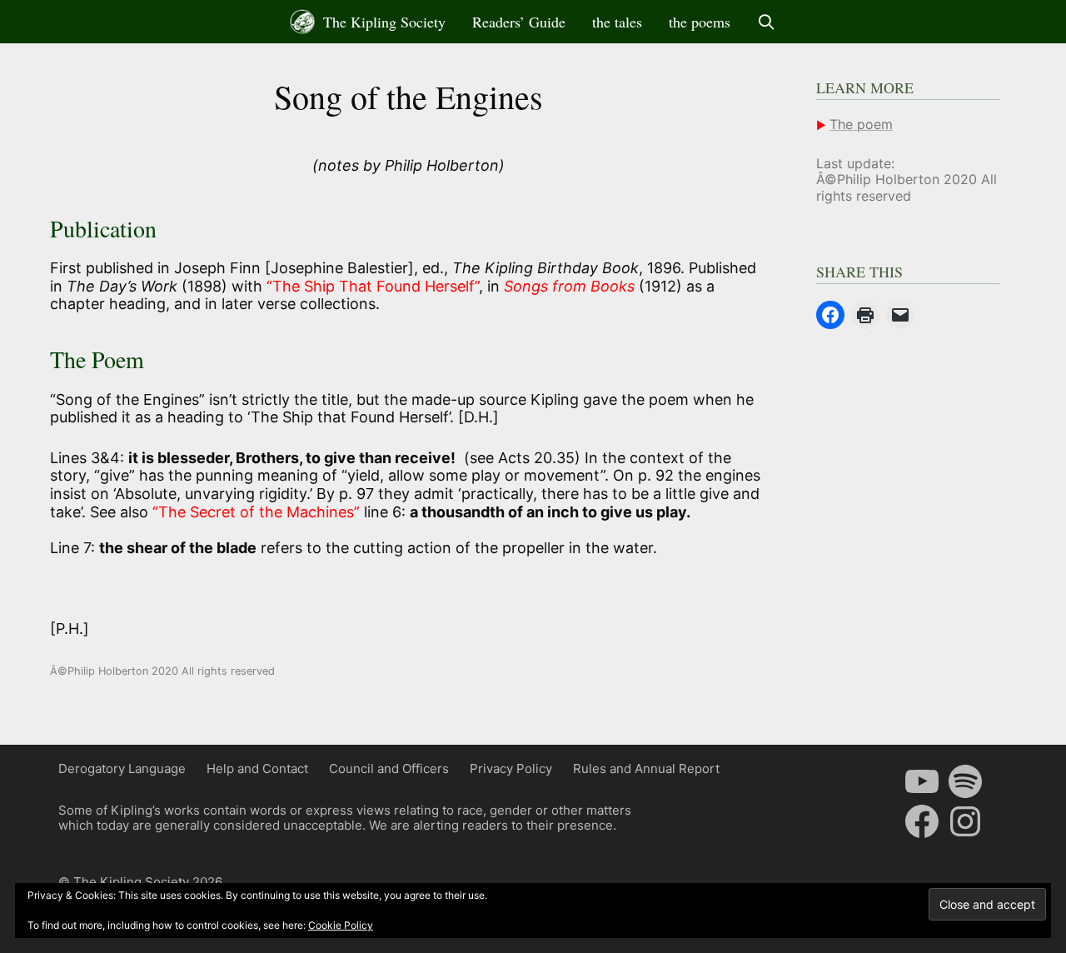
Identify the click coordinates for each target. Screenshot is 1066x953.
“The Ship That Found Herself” (372, 286)
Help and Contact (257, 768)
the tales (617, 22)
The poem (861, 124)
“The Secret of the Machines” (256, 512)
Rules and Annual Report (646, 768)
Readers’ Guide (518, 22)
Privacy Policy (511, 768)
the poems (699, 22)
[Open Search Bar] (767, 21)
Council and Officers (389, 768)
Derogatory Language (122, 768)
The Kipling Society (382, 22)
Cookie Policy (340, 925)
